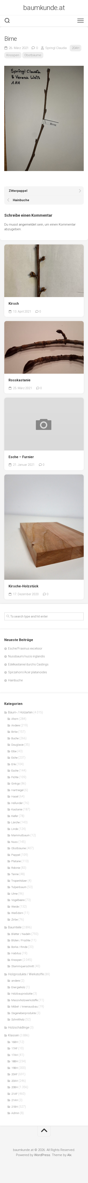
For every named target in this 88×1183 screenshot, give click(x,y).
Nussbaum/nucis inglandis (26, 656)
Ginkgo (15, 783)
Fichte (14, 777)
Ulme (14, 893)
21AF (14, 1093)
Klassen (13, 1035)
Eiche (14, 757)
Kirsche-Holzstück (23, 586)
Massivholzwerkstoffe (24, 1000)
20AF (14, 1074)
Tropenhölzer (19, 880)
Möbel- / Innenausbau (24, 1006)
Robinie (15, 867)
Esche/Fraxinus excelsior (25, 648)
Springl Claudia (56, 48)
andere (15, 980)
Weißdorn (17, 913)
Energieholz (18, 987)
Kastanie (16, 809)
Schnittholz (18, 1019)
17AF (14, 1048)
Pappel (15, 854)
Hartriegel (17, 790)
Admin (15, 1113)
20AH (75, 48)
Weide (15, 906)
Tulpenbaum (18, 887)
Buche (15, 738)
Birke (14, 731)
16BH (14, 1042)
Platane (16, 861)
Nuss (14, 841)
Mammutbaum (20, 835)
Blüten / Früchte (20, 940)
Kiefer (14, 816)
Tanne (15, 874)
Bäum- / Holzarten (20, 712)
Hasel (14, 796)
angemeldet (27, 224)
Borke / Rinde (19, 947)
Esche (14, 770)
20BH (14, 1087)
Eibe (13, 751)
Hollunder (17, 803)
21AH (14, 1100)
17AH (14, 1055)
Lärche (15, 822)
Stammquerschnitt (22, 966)
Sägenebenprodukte (23, 1013)
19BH (14, 1067)
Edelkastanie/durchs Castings (28, 664)
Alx (69, 1155)
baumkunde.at (44, 8)
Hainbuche (15, 680)
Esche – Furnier (21, 457)
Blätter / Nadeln (21, 934)
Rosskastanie (20, 380)
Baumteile (14, 927)
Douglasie (17, 744)
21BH (14, 1106)
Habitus (16, 953)
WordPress (42, 1155)
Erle (13, 764)
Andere (15, 725)
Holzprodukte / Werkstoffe (26, 974)
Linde (14, 829)
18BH (14, 1061)
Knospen (12, 55)
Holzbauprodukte (21, 993)
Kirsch (14, 304)
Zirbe (14, 919)
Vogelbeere (18, 900)
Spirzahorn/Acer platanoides (27, 672)
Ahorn (14, 718)
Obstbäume (32, 55)
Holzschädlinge (18, 1027)
